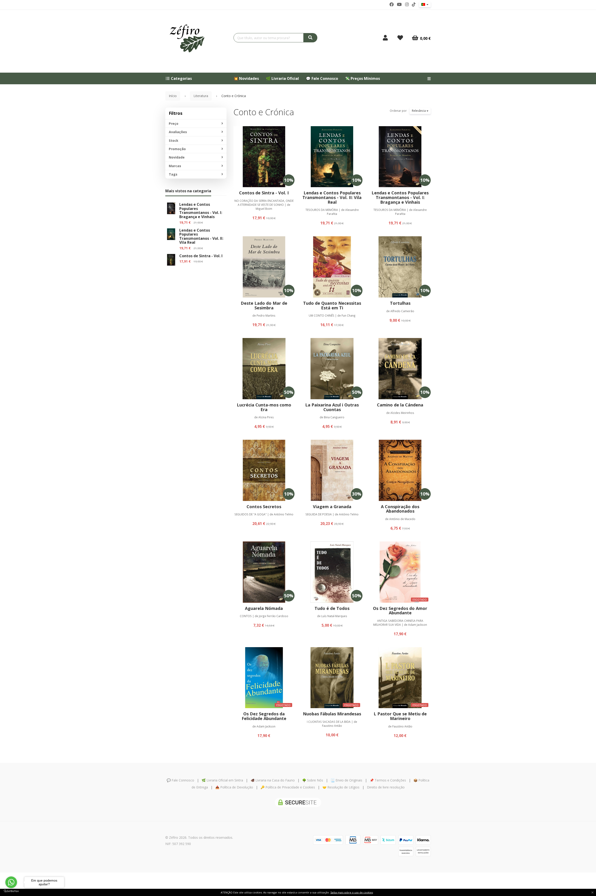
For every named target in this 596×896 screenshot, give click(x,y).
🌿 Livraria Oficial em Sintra (222, 780)
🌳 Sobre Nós (312, 780)
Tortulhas (400, 303)
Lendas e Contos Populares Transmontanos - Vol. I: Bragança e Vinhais (200, 210)
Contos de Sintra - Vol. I (201, 255)
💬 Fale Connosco (322, 78)
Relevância (419, 111)
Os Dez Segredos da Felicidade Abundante (264, 716)
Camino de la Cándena (400, 405)
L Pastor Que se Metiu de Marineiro (400, 716)
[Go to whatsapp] (11, 882)
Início (173, 96)
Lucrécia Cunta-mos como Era (264, 407)
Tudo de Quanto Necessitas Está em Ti (332, 305)
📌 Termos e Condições (388, 780)
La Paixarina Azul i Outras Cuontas (332, 407)
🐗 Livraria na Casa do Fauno (273, 780)
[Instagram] (407, 4)
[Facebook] (391, 4)
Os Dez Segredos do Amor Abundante (400, 610)
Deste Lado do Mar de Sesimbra (264, 305)
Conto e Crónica (264, 112)
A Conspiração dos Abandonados (400, 509)
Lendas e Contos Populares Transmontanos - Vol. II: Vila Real (201, 236)
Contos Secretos (264, 506)
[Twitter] (399, 4)
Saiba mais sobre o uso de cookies (351, 892)
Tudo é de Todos (332, 608)
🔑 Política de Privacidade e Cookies (288, 787)
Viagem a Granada (332, 506)
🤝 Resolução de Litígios (340, 787)
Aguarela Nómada (264, 608)
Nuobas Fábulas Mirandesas (332, 714)
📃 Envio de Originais (346, 780)
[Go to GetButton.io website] (11, 891)
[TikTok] (414, 4)
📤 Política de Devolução (234, 787)
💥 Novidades (246, 78)
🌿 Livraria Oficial (282, 78)
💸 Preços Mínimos (362, 78)
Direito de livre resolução (386, 787)
